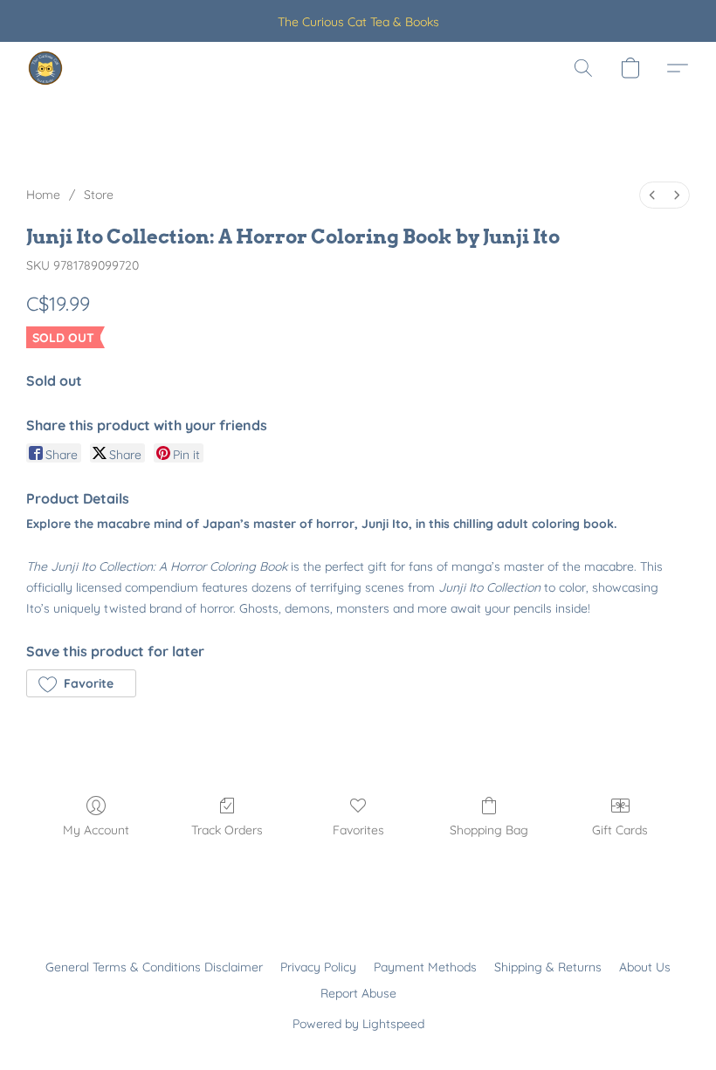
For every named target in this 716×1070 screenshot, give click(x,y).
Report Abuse (358, 993)
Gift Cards (620, 830)
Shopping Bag (489, 830)
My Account (96, 830)
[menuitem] (652, 195)
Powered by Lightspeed (358, 1024)
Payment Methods (425, 967)
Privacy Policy (318, 967)
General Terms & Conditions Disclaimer (154, 967)
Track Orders (227, 830)
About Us (645, 967)
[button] (45, 68)
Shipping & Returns (548, 967)
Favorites (358, 830)
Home (43, 194)
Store (99, 194)
